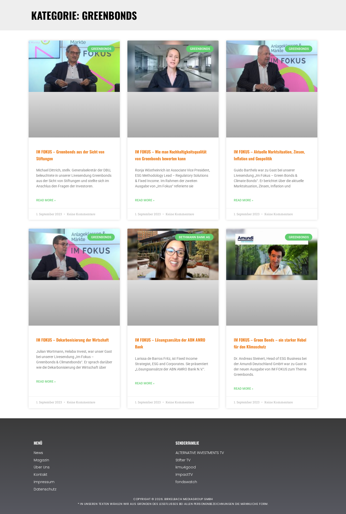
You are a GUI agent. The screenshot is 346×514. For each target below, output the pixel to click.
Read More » (46, 200)
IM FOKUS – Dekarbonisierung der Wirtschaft (72, 340)
